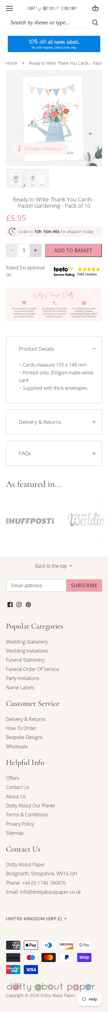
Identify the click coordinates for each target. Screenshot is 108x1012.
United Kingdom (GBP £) (34, 918)
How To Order (21, 728)
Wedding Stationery (27, 641)
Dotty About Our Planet (30, 805)
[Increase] (35, 250)
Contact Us (17, 787)
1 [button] (51, 160)
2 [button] (57, 160)
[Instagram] (19, 604)
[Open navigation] (9, 8)
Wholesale (17, 746)
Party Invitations (22, 678)
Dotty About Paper (25, 864)
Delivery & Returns (40, 421)
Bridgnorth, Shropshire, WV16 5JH (41, 873)
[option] (54, 118)
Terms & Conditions (27, 814)
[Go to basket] (95, 8)
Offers (12, 778)
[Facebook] (10, 604)
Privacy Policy (20, 824)
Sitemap (15, 833)
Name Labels (20, 687)
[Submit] (95, 23)
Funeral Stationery (25, 660)
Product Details (36, 348)
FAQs (25, 453)
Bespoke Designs (24, 737)
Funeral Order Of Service (32, 669)
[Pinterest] (28, 604)
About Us (16, 796)
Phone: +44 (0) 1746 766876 (36, 883)
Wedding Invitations (27, 650)
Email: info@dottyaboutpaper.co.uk (43, 892)
